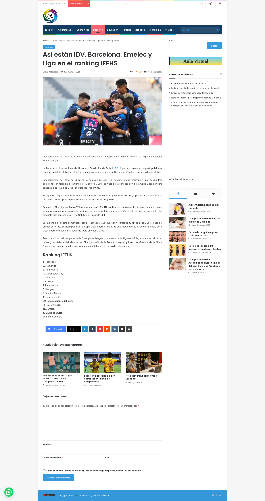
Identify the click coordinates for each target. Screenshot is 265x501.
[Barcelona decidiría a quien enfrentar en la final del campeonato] (102, 362)
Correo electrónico (53, 457)
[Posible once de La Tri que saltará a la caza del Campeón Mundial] (61, 362)
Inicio (50, 29)
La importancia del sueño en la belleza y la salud (195, 88)
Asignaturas (64, 29)
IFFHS (118, 168)
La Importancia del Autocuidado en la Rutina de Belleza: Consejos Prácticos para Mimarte (204, 264)
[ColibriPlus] (50, 16)
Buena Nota (83, 29)
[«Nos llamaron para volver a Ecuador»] (144, 362)
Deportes (98, 29)
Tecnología (155, 29)
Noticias (127, 29)
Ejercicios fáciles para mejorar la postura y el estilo (116, 3)
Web (107, 457)
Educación (112, 29)
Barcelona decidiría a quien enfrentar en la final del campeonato (99, 378)
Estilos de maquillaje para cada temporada (192, 93)
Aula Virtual (195, 61)
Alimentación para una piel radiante (188, 83)
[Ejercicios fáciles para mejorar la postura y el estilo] (177, 250)
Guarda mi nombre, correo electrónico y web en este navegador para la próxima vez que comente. (93, 470)
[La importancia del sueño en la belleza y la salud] (177, 223)
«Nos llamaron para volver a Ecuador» (141, 377)
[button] (8, 492)
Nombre (47, 444)
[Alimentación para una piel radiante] (177, 209)
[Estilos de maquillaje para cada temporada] (177, 236)
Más (169, 29)
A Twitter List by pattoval (181, 179)
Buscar (172, 40)
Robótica (140, 29)
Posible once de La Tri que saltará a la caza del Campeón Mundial (57, 378)
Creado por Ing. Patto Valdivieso (93, 495)
